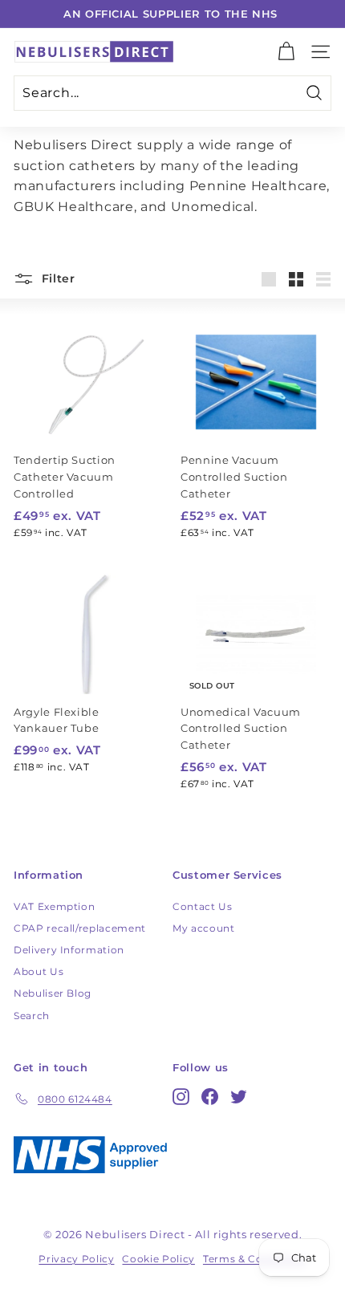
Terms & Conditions (254, 1259)
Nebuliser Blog (52, 993)
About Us (38, 971)
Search (32, 1016)
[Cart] (286, 51)
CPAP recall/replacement (80, 928)
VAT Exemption (54, 906)
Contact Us (202, 906)
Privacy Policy (76, 1259)
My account (203, 928)
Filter (56, 278)
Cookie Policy (158, 1259)
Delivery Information (69, 950)
